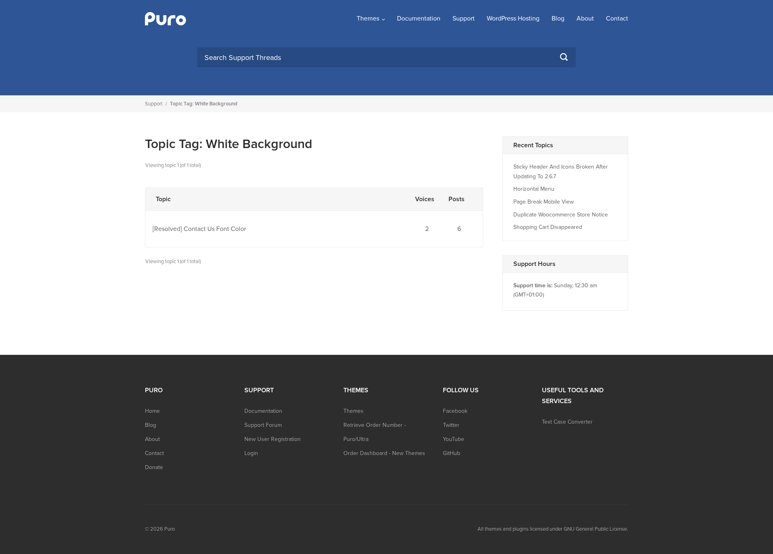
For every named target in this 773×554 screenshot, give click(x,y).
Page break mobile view (543, 201)
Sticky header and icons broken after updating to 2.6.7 (560, 171)
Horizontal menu (533, 188)
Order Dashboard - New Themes (384, 453)
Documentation (418, 18)
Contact (617, 18)
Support (464, 18)
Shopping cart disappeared (547, 227)
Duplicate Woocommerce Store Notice (560, 214)
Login (251, 453)
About (585, 18)
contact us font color (215, 229)
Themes (368, 18)
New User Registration (272, 439)
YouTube (453, 439)
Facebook (455, 411)
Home (152, 411)
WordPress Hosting (513, 18)
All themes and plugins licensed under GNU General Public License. (552, 529)
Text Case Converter (567, 421)
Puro (169, 529)
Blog (558, 18)
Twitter (451, 425)
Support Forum (263, 425)
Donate (154, 467)
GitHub (451, 453)
